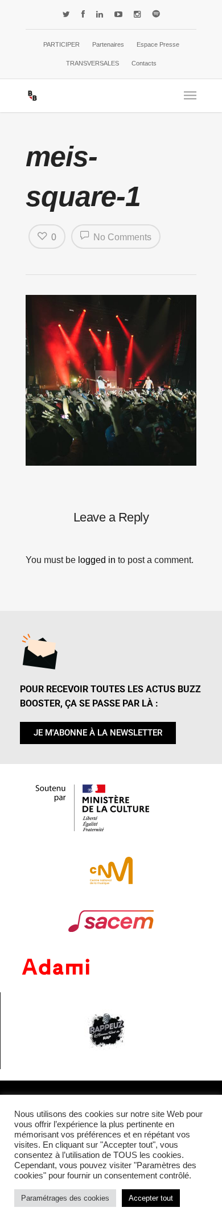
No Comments (121, 237)
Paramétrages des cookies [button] (65, 1198)
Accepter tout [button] (151, 1198)
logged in (97, 560)
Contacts (144, 63)
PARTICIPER (61, 44)
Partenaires (108, 44)
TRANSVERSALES (92, 63)
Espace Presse (158, 44)
